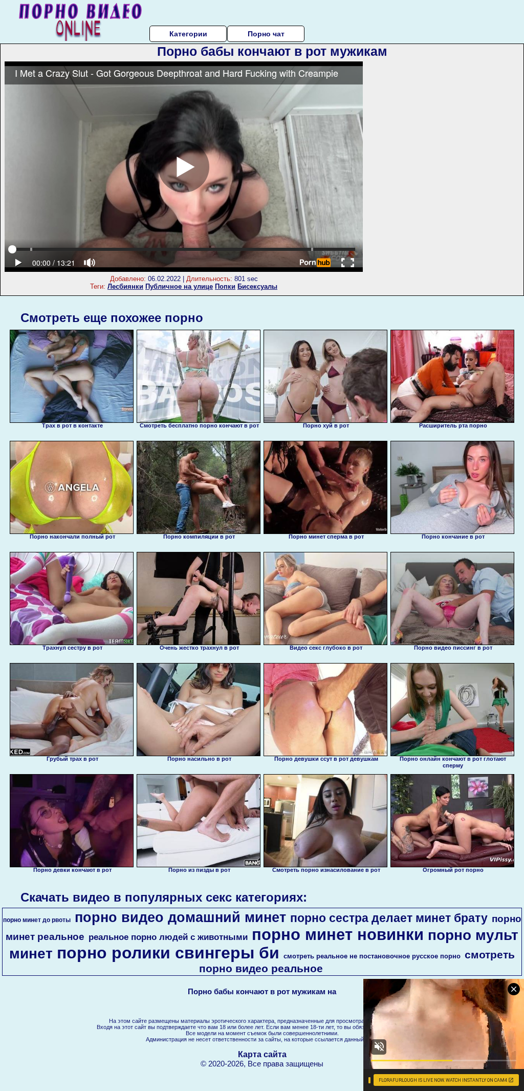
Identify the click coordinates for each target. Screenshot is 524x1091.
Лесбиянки (125, 286)
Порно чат (266, 34)
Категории (188, 34)
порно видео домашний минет (180, 917)
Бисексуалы (257, 286)
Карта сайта (262, 1054)
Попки (225, 286)
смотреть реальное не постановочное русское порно (372, 956)
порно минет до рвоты (37, 920)
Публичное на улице (179, 286)
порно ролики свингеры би (168, 953)
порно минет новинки (338, 934)
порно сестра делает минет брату (389, 918)
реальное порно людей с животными (168, 937)
